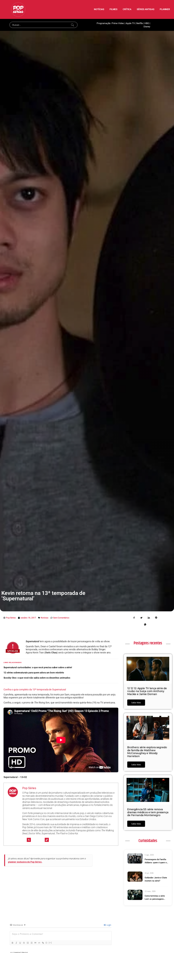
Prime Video (118, 23)
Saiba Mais (136, 702)
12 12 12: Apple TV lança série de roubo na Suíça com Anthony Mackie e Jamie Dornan (147, 691)
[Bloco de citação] (35, 942)
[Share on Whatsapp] (145, 624)
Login (108, 925)
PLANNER (165, 9)
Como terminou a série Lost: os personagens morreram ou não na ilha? (156, 898)
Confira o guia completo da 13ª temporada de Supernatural (35, 689)
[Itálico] (16, 942)
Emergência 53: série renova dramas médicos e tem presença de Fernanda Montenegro (147, 812)
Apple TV (130, 23)
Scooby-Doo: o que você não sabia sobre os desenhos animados (37, 677)
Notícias (44, 618)
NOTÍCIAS (99, 9)
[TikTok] (47, 840)
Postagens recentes (148, 643)
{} (46, 943)
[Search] (72, 25)
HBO (147, 23)
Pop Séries (29, 788)
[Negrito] (12, 942)
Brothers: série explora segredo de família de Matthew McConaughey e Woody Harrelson (147, 752)
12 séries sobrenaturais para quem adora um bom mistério (34, 672)
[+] (50, 943)
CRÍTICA (127, 9)
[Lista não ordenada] (31, 942)
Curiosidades (148, 841)
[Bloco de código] (39, 942)
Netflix (139, 23)
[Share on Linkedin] (148, 617)
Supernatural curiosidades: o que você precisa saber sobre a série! (38, 667)
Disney (147, 26)
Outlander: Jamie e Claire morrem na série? (156, 879)
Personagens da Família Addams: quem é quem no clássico (156, 861)
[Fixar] (24, 942)
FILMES (113, 9)
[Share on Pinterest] (156, 617)
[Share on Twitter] (141, 617)
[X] (29, 840)
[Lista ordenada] (28, 942)
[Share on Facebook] (134, 617)
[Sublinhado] (20, 942)
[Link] (43, 942)
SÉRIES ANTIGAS (145, 9)
